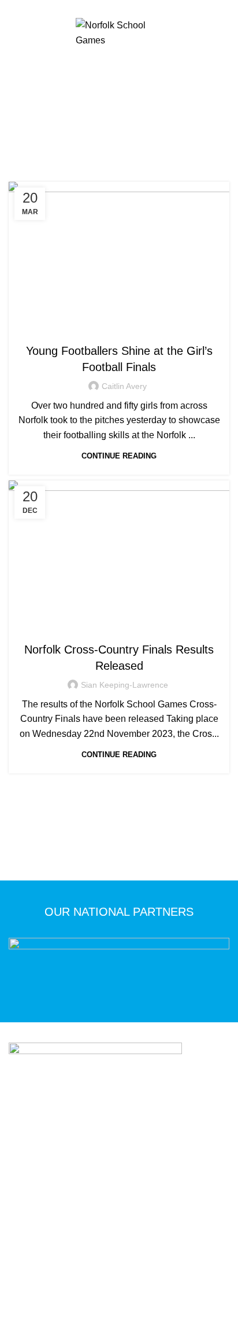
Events (106, 328)
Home (59, 143)
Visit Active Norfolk (154, 1246)
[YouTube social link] (139, 7)
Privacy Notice (70, 1229)
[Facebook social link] (99, 7)
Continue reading (119, 456)
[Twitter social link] (112, 7)
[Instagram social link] (125, 7)
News (135, 328)
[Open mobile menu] (119, 62)
